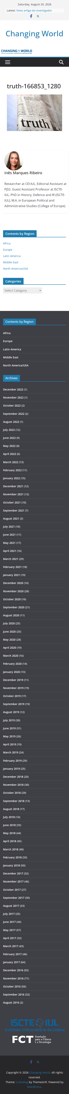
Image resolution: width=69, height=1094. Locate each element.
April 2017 (9, 938)
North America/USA (15, 268)
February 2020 (12, 663)
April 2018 (9, 841)
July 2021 (9, 526)
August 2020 (11, 615)
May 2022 (9, 446)
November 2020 (13, 591)
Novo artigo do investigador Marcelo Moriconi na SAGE (34, 12)
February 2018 (12, 857)
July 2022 (9, 430)
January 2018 (11, 865)
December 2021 (13, 486)
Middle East (10, 262)
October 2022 (12, 405)
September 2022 (13, 414)
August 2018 (11, 809)
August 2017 (11, 906)
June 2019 (9, 728)
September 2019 (13, 704)
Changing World (34, 33)
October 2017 (12, 889)
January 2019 (11, 768)
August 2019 (11, 712)
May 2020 (9, 639)
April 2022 (9, 454)
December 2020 (13, 583)
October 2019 (12, 696)
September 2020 (13, 607)
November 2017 (13, 881)
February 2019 (12, 760)
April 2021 (9, 551)
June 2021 (9, 534)
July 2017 (9, 914)
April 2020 (9, 647)
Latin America (12, 256)
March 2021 (10, 559)
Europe (7, 249)
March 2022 (10, 462)
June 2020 (9, 631)
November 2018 (13, 785)
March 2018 (10, 849)
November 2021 (13, 494)
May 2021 (9, 543)
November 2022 (13, 397)
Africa (7, 243)
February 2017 (12, 954)
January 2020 (11, 672)
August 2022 (11, 422)
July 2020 (9, 623)
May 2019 (9, 736)
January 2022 (11, 478)
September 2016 (13, 994)
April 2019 (9, 744)
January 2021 (11, 575)
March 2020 (10, 655)
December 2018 (13, 776)
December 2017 (13, 873)
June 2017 (9, 922)
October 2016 (12, 986)
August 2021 (11, 518)
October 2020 (12, 599)
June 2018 (9, 825)
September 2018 (13, 801)
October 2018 (12, 793)
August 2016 (11, 1002)
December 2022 (13, 389)
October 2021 (12, 502)
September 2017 (13, 898)
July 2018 (9, 817)
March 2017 (10, 946)
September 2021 (13, 510)
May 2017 (9, 930)
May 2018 (9, 833)
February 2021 (12, 567)
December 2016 (13, 970)
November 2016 (13, 978)
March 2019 (10, 752)
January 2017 (11, 962)
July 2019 (9, 720)
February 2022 (12, 470)
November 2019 (13, 688)
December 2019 (13, 680)
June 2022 (9, 438)
